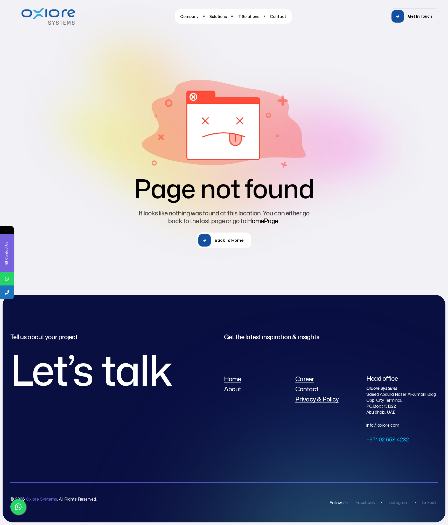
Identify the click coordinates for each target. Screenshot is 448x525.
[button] (415, 16)
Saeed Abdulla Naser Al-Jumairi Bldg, (401, 394)
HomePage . (263, 220)
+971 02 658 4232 (387, 439)
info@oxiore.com (382, 425)
